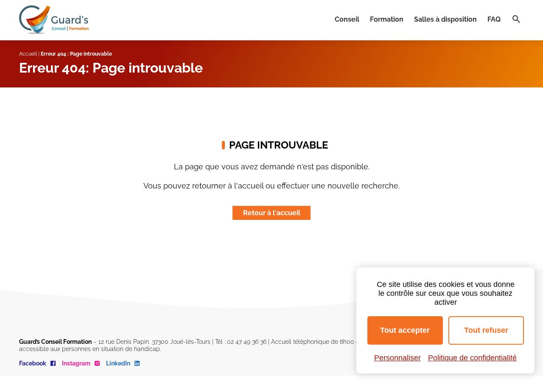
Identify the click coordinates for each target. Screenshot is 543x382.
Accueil (28, 54)
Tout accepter (405, 330)
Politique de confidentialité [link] (472, 358)
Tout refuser (486, 330)
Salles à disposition (445, 19)
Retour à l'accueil (271, 213)
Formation (386, 19)
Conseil (347, 19)
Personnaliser (397, 358)
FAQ (494, 19)
